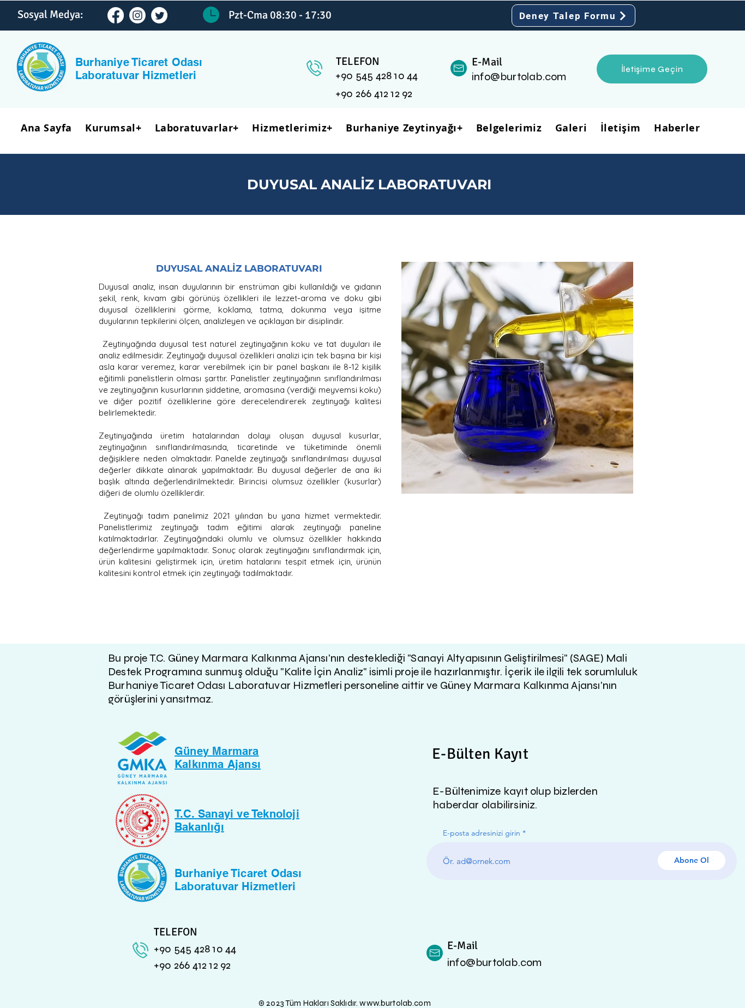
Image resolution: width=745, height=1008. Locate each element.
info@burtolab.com (519, 76)
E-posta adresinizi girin (481, 833)
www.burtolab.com (394, 1003)
